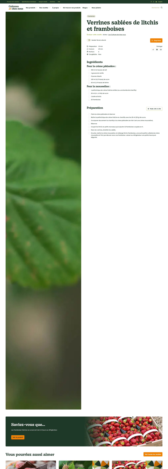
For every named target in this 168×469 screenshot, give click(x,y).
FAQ (59, 1)
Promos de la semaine (13, 1)
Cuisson (91, 49)
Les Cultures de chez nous (117, 34)
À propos (55, 8)
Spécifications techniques (29, 1)
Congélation (93, 54)
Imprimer (157, 40)
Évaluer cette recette (94, 34)
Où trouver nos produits (71, 8)
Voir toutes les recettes (153, 454)
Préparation (93, 46)
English (160, 1)
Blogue (85, 8)
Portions (91, 52)
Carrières (52, 1)
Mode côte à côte (155, 109)
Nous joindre (96, 8)
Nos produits (30, 8)
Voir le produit (18, 437)
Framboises (91, 16)
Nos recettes (43, 8)
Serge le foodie (43, 1)
